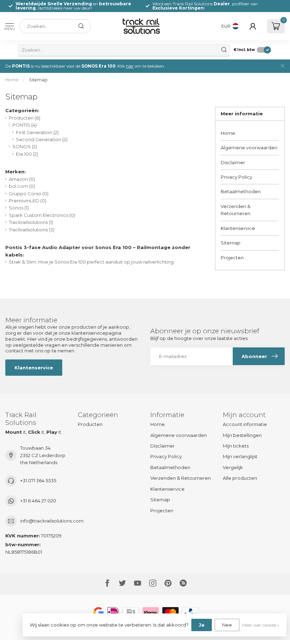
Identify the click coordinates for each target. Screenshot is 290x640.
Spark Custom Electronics (42, 215)
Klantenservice (238, 228)
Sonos (19, 208)
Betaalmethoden (241, 191)
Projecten (232, 257)
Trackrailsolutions (31, 222)
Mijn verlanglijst (240, 456)
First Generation (37, 132)
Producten (24, 118)
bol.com (22, 186)
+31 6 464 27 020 (38, 500)
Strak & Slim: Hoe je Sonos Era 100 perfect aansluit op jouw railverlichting (91, 262)
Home (11, 79)
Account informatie (245, 424)
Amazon (22, 179)
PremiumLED (27, 200)
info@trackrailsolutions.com (51, 521)
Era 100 (27, 154)
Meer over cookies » (260, 625)
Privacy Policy (236, 177)
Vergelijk (233, 467)
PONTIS (24, 125)
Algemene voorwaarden (249, 147)
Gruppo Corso (28, 193)
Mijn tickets (236, 446)
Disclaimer (233, 162)
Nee (227, 625)
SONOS (24, 146)
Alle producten (240, 478)
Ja (201, 625)
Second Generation (42, 139)
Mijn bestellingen (242, 435)
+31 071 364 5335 (38, 480)
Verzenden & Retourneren (235, 209)
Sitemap (38, 79)
